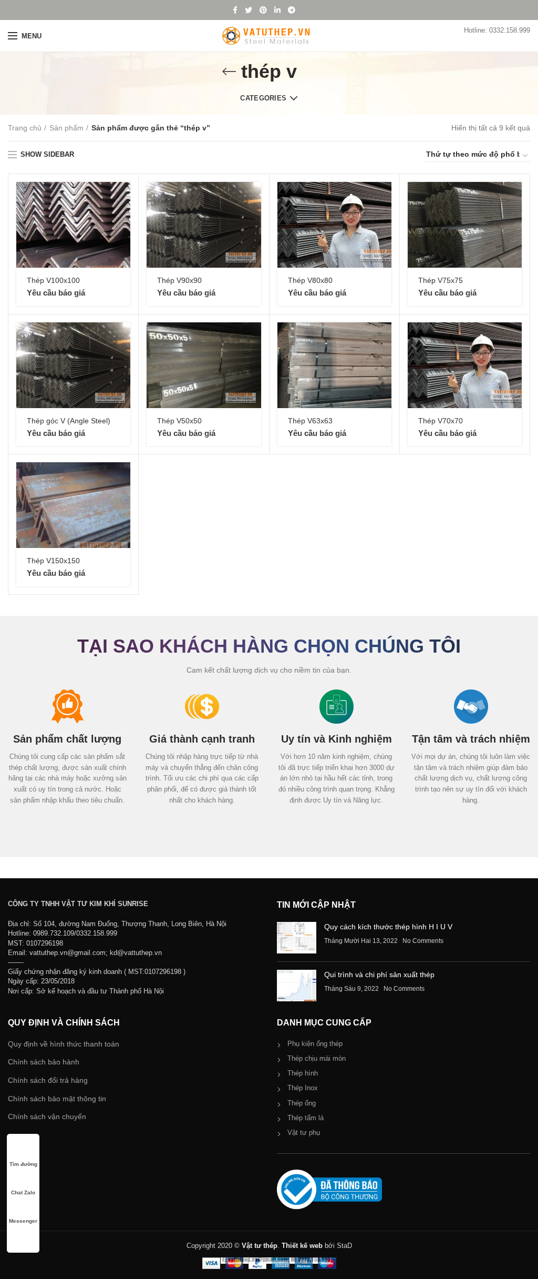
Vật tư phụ (303, 1132)
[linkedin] (277, 10)
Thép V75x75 (440, 280)
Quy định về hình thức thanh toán (63, 1044)
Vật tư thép (259, 1246)
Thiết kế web (302, 1246)
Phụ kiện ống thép (315, 1044)
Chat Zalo (23, 1192)
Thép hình (302, 1073)
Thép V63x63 (310, 421)
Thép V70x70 (440, 421)
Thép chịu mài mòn (316, 1058)
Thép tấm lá (305, 1118)
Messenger (23, 1221)
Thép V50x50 (179, 421)
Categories (263, 98)
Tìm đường (23, 1164)
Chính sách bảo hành (43, 1062)
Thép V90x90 (179, 280)
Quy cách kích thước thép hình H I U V (388, 926)
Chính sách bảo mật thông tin (57, 1098)
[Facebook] (235, 10)
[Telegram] (291, 10)
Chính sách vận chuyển (47, 1116)
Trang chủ (25, 128)
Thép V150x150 (53, 560)
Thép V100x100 (53, 280)
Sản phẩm (66, 128)
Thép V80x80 (310, 280)
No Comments (422, 941)
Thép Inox (302, 1088)
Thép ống (301, 1103)
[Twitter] (248, 10)
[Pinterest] (263, 10)
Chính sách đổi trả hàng (48, 1080)
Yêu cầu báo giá (56, 292)
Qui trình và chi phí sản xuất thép (379, 974)
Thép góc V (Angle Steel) (68, 421)
